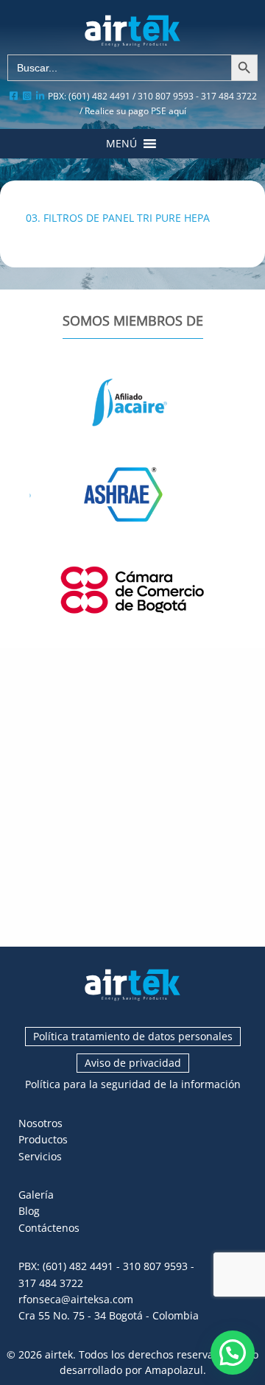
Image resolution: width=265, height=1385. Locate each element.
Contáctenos (49, 1228)
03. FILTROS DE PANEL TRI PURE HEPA (118, 218)
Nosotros (40, 1123)
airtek (59, 1354)
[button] (121, 143)
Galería (36, 1195)
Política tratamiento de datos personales (133, 1036)
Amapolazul (174, 1370)
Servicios (40, 1156)
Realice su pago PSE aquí (135, 111)
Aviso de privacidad (133, 1063)
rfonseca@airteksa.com (75, 1299)
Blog (29, 1211)
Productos (43, 1139)
